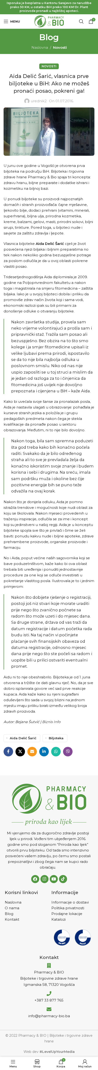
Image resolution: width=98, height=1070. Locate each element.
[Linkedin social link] (44, 751)
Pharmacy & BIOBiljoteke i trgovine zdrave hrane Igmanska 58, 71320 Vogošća (49, 978)
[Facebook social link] (8, 751)
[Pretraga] (81, 21)
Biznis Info (51, 722)
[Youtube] (54, 879)
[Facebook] (35, 879)
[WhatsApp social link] (56, 751)
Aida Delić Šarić (23, 738)
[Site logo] (49, 21)
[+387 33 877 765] (49, 993)
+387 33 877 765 (49, 1000)
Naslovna (39, 47)
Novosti (60, 47)
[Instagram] (44, 879)
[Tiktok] (63, 879)
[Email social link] (32, 751)
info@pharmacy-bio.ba (49, 1016)
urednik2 (39, 101)
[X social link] (20, 751)
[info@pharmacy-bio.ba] (49, 1009)
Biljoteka (56, 738)
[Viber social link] (68, 751)
